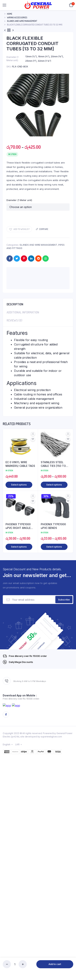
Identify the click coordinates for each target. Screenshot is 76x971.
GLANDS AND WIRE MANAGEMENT (22, 21)
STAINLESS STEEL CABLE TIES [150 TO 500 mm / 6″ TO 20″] (54, 464)
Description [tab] (15, 304)
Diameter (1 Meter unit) (19, 200)
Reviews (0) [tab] (14, 320)
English (6, 744)
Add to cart (55, 964)
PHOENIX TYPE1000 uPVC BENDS (53, 526)
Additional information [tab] (23, 312)
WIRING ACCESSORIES (17, 17)
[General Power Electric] (38, 5)
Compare (43, 229)
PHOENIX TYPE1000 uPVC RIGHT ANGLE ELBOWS (18, 526)
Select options (19, 484)
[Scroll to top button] (70, 956)
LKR (17, 744)
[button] (19, 229)
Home (9, 13)
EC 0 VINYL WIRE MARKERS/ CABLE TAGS (20, 464)
